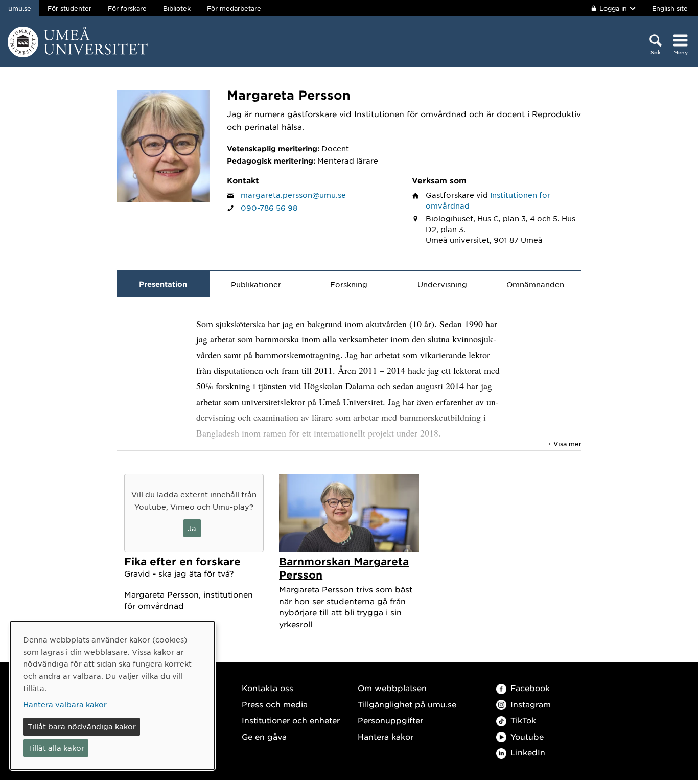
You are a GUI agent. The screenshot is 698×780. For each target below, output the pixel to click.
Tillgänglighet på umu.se (407, 704)
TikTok (523, 720)
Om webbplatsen (392, 688)
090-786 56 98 (269, 207)
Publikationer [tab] (256, 284)
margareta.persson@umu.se (293, 194)
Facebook (530, 688)
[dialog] (112, 695)
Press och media (275, 704)
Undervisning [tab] (442, 284)
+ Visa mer (564, 444)
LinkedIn (527, 752)
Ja (192, 528)
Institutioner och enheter (291, 720)
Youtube (527, 736)
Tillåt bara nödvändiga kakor (82, 726)
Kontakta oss (267, 688)
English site (670, 8)
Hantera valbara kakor (65, 704)
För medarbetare (234, 8)
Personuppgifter (390, 720)
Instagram (530, 704)
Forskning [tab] (348, 284)
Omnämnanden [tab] (535, 284)
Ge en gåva (264, 736)
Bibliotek (177, 8)
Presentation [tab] (163, 284)
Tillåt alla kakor (56, 747)
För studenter (69, 8)
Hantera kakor (385, 736)
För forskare (127, 8)
